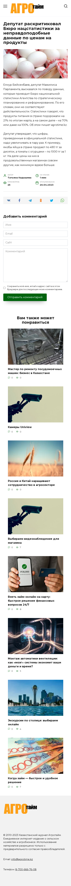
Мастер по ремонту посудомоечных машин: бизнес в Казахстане (35, 371)
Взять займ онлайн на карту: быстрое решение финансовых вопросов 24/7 (31, 600)
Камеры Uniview (20, 427)
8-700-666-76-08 (25, 869)
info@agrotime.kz (22, 859)
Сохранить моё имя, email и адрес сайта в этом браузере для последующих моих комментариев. (35, 288)
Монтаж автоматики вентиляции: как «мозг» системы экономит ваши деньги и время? (34, 662)
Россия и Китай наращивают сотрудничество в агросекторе (31, 482)
